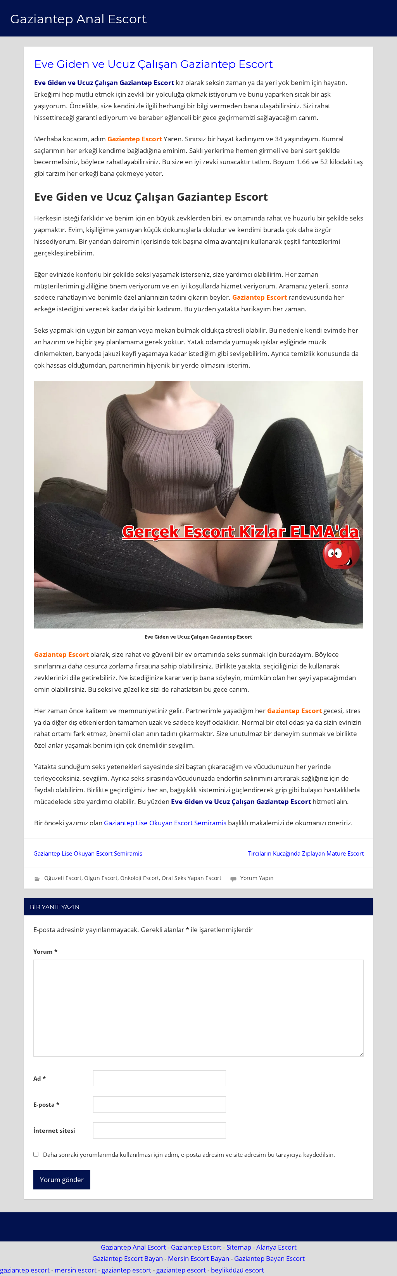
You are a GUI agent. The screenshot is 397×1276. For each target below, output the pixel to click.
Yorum (45, 951)
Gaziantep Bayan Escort (269, 1258)
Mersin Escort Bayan (198, 1258)
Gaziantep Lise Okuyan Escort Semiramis (165, 822)
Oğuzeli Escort (62, 878)
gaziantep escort (25, 1270)
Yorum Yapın (257, 878)
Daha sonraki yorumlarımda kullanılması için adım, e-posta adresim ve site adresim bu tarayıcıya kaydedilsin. (189, 1154)
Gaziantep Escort (196, 1247)
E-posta (46, 1104)
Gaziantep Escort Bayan (127, 1258)
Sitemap (238, 1247)
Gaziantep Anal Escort (78, 18)
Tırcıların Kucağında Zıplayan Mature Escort (306, 853)
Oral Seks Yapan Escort (191, 878)
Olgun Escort (100, 878)
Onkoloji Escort (139, 878)
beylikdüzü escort (237, 1270)
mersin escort (76, 1270)
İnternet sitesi (54, 1130)
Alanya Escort (276, 1247)
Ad (39, 1078)
